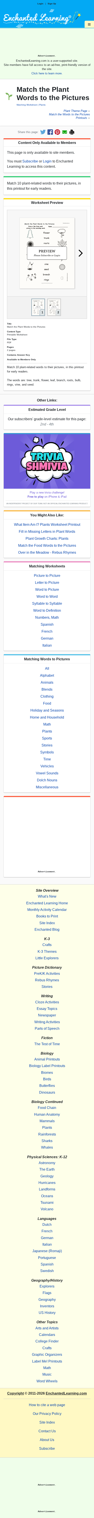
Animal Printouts (47, 1059)
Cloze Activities (47, 1002)
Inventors (47, 1306)
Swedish (47, 1271)
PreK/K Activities (47, 973)
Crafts (47, 945)
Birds (47, 1079)
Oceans (47, 1196)
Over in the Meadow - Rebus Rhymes (47, 552)
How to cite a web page (47, 1405)
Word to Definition (47, 610)
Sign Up (52, 3)
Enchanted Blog (47, 929)
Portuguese (47, 1258)
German (47, 638)
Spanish (47, 624)
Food (47, 703)
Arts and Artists (47, 1328)
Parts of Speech (47, 1028)
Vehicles (47, 766)
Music (47, 1374)
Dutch (47, 1224)
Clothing (47, 696)
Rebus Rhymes (47, 980)
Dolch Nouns (47, 780)
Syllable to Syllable (47, 603)
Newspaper (47, 1015)
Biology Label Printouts (47, 1066)
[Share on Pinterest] (57, 132)
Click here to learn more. (47, 73)
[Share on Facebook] (50, 132)
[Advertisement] (47, 43)
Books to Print (47, 916)
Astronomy (47, 1163)
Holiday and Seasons (47, 710)
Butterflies (47, 1086)
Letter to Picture (47, 582)
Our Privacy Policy (47, 1414)
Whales (47, 1147)
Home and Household (47, 717)
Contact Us (47, 1431)
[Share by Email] (64, 132)
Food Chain (47, 1108)
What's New (47, 896)
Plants (42, 105)
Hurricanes (47, 1183)
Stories (47, 745)
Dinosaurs (47, 1092)
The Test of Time (47, 1044)
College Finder (47, 1341)
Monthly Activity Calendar (47, 910)
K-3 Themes (47, 951)
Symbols (47, 752)
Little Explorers (47, 958)
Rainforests (47, 1134)
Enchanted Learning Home (47, 903)
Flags (47, 1293)
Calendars (47, 1335)
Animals (47, 682)
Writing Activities (47, 1022)
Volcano (47, 1209)
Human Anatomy (47, 1114)
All (47, 668)
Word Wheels (47, 1381)
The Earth (47, 1169)
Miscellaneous (47, 787)
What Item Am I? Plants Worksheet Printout (47, 524)
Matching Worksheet (27, 105)
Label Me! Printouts (47, 1361)
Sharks (47, 1141)
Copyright (15, 1393)
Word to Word (47, 596)
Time (47, 759)
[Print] (72, 132)
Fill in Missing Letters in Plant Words (47, 531)
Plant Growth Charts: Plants (47, 538)
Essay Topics (47, 1009)
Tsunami (47, 1202)
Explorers (47, 1286)
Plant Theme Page (75, 111)
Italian (47, 645)
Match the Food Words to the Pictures (47, 545)
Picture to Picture (47, 575)
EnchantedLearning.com (66, 1393)
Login (40, 3)
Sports (47, 738)
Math (47, 724)
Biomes (47, 1072)
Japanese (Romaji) (47, 1251)
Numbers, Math (47, 617)
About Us (47, 1440)
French (47, 631)
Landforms (47, 1189)
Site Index (47, 923)
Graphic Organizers (47, 1354)
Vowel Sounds (47, 773)
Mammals (47, 1121)
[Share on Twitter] (43, 132)
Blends (47, 689)
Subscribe (30, 161)
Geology (47, 1176)
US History (47, 1313)
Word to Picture (47, 589)
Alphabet (47, 675)
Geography (47, 1299)
